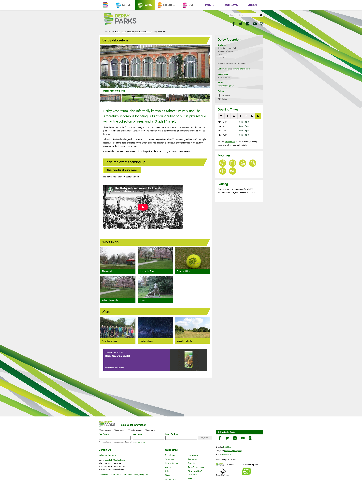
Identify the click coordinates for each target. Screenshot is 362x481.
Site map (191, 478)
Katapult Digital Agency (233, 451)
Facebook (225, 95)
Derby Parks (120, 430)
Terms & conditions (196, 467)
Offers (167, 471)
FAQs (167, 475)
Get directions (224, 69)
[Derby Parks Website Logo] (124, 19)
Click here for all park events (122, 170)
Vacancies (169, 459)
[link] (123, 10)
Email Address (171, 434)
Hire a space (193, 455)
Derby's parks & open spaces (139, 31)
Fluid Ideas (227, 447)
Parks (124, 31)
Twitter (224, 99)
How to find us (171, 463)
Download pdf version (114, 368)
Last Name (137, 434)
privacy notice (140, 442)
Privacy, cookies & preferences (195, 472)
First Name (104, 434)
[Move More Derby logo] (246, 471)
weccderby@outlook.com (114, 460)
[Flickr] (234, 438)
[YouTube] (242, 438)
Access (168, 467)
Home (117, 31)
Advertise (191, 463)
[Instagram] (250, 438)
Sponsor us (192, 459)
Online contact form (107, 455)
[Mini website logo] (221, 465)
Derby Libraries (136, 430)
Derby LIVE (151, 430)
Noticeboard (230, 141)
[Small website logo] (109, 424)
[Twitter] (227, 438)
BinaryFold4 (226, 454)
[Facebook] (219, 438)
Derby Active (106, 430)
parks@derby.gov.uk (226, 86)
